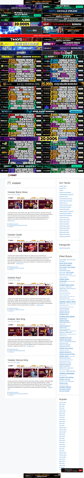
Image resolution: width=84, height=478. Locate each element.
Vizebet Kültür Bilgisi (64, 209)
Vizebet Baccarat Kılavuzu (65, 198)
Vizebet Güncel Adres (64, 322)
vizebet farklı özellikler (64, 308)
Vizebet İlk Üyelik (63, 196)
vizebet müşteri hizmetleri (70, 341)
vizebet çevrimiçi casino (63, 381)
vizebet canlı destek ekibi (63, 296)
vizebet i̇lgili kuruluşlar (72, 330)
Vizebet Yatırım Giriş (64, 221)
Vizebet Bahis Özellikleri (65, 207)
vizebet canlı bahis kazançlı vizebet (64, 293)
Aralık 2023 (62, 444)
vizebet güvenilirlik (62, 324)
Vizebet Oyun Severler (64, 236)
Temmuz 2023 (62, 455)
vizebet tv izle (62, 367)
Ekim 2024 (61, 423)
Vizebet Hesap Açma (64, 226)
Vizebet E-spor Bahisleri (65, 192)
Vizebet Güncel (64, 320)
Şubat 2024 (62, 440)
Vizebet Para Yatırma (64, 346)
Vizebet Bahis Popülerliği (65, 213)
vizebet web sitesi (70, 371)
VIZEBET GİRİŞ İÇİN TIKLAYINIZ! (42, 35)
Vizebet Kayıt (14, 277)
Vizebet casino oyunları (22, 225)
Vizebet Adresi (63, 186)
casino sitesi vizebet (65, 263)
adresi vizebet (62, 259)
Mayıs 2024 (62, 434)
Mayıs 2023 (62, 459)
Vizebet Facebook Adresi (65, 205)
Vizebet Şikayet (65, 387)
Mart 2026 (61, 406)
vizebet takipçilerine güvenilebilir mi (65, 361)
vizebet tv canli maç (65, 364)
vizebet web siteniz (62, 371)
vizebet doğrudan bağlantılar (63, 305)
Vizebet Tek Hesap (64, 230)
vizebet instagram (63, 330)
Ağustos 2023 (62, 452)
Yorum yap (11, 226)
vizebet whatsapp (66, 373)
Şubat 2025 (62, 415)
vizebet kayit (62, 332)
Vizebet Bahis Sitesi (17, 192)
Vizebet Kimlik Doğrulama (65, 215)
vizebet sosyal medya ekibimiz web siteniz (66, 359)
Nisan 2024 (62, 436)
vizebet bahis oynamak (71, 281)
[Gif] (42, 84)
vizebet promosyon (65, 352)
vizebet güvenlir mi (64, 326)
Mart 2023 (61, 463)
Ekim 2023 (61, 448)
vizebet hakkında (63, 327)
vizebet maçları (61, 341)
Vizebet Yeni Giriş (16, 319)
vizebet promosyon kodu (67, 354)
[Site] (21, 61)
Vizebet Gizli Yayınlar (64, 234)
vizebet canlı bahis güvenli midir (64, 291)
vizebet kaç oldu (62, 334)
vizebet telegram (63, 362)
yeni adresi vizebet (64, 389)
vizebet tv (69, 362)
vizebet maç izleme (65, 340)
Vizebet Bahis (63, 281)
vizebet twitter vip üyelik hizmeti (64, 369)
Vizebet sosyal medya (19, 309)
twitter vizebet (69, 274)
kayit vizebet (70, 272)
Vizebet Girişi (63, 318)
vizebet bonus (69, 286)
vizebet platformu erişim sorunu (64, 350)
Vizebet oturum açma (13, 268)
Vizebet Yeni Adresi (66, 377)
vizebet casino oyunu (62, 299)
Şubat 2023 (62, 465)
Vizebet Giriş (62, 188)
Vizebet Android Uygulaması (66, 211)
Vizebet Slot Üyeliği (64, 232)
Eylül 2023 (61, 450)
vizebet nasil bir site (63, 343)
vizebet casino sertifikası (70, 299)
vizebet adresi (64, 279)
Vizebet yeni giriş (21, 350)
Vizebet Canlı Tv (63, 202)
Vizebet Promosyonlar (13, 223)
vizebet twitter (70, 367)
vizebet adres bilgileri (72, 275)
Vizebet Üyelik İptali (64, 223)
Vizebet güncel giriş (13, 393)
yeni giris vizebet (64, 391)
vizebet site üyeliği (72, 356)
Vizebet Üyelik (15, 234)
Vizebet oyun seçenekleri (23, 393)
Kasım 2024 (62, 421)
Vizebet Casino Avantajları (65, 200)
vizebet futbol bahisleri (64, 310)
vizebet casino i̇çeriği (71, 296)
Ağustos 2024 (62, 427)
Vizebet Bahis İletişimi (64, 228)
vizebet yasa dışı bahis (62, 375)
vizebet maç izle (65, 337)
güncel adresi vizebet (64, 270)
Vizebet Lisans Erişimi (64, 219)
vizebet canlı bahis (63, 290)
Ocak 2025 (62, 417)
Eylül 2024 (61, 425)
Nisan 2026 (62, 404)
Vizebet (61, 190)
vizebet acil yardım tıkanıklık (63, 275)
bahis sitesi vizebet (71, 259)
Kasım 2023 (62, 446)
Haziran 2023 (62, 457)
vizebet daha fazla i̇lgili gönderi (71, 303)
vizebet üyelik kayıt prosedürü (64, 384)
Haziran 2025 (62, 411)
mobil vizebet (62, 274)
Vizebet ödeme (70, 381)
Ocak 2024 (62, 442)
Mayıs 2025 (62, 413)
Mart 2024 (61, 438)
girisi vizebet (63, 267)
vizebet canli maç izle (71, 288)
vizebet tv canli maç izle (64, 366)
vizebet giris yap (64, 312)
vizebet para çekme (66, 348)
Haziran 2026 (62, 402)
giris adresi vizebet (65, 265)
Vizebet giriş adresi (67, 316)
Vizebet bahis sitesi (13, 225)
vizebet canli (62, 288)
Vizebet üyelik (21, 268)
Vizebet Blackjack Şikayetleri (66, 194)
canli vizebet (62, 261)
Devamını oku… (11, 220)
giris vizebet (71, 267)
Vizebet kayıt (11, 309)
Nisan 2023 (62, 461)
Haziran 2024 (62, 431)
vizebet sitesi (63, 356)
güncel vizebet (62, 272)
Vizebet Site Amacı (64, 217)
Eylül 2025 (61, 408)
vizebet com (62, 303)
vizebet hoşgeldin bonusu (64, 329)
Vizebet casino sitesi (13, 350)
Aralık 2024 (62, 419)
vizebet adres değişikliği (63, 277)
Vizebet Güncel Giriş (18, 360)
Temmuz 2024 (62, 429)
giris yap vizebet (62, 269)
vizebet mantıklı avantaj (63, 335)
